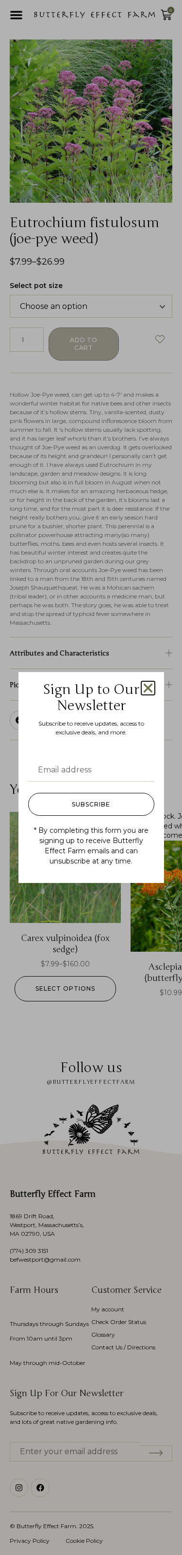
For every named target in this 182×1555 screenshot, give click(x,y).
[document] (91, 777)
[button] (148, 688)
